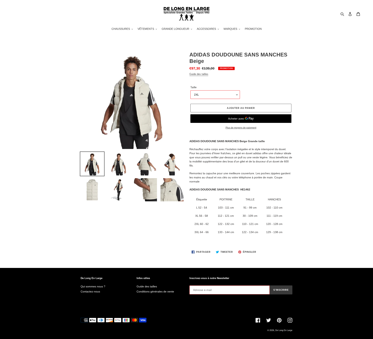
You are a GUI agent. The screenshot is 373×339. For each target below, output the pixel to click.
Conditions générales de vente (155, 291)
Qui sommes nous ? (93, 286)
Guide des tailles (198, 74)
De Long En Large (283, 330)
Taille (193, 87)
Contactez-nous (90, 291)
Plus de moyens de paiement (241, 127)
